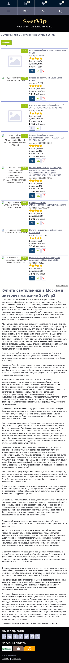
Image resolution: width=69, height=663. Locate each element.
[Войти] (8, 3)
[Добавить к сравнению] (38, 71)
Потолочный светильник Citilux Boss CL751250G (45, 231)
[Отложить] (43, 71)
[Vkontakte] (9, 636)
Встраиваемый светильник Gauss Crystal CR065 (47, 51)
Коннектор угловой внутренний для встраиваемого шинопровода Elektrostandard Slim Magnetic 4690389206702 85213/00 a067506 (45, 171)
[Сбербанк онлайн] (7, 648)
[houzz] (37, 636)
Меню (26, 11)
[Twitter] (26, 636)
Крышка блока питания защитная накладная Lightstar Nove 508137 (44, 259)
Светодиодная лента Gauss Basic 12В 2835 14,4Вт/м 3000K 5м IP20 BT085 (46, 106)
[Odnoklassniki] (20, 636)
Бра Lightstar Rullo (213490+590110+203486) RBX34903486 (47, 203)
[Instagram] (32, 636)
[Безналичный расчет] (29, 648)
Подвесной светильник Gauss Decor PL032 (45, 79)
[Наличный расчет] (18, 648)
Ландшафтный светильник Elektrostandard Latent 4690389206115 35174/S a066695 (46, 137)
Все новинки (62, 286)
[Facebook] (15, 636)
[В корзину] (32, 71)
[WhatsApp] (4, 636)
